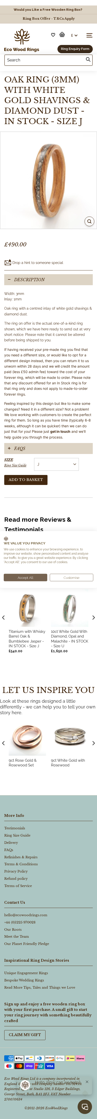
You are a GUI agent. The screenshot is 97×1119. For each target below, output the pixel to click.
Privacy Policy (16, 871)
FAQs (19, 448)
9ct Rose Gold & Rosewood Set (23, 763)
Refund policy (16, 879)
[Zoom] (89, 221)
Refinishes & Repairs (21, 857)
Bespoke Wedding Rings (24, 980)
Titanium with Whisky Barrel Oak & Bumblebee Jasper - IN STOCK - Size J (27, 639)
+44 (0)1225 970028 (20, 922)
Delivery (11, 843)
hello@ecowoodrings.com (25, 915)
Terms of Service (18, 886)
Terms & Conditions (21, 864)
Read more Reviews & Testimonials (37, 524)
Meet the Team (16, 936)
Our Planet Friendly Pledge (26, 944)
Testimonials (14, 828)
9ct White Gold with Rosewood (68, 763)
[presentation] (3, 743)
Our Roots (13, 929)
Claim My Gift (25, 1035)
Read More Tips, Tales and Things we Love (39, 987)
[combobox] (48, 60)
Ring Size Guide (15, 465)
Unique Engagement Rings (26, 973)
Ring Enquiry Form (75, 49)
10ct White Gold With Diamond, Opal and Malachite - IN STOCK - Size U (69, 639)
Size (15, 462)
